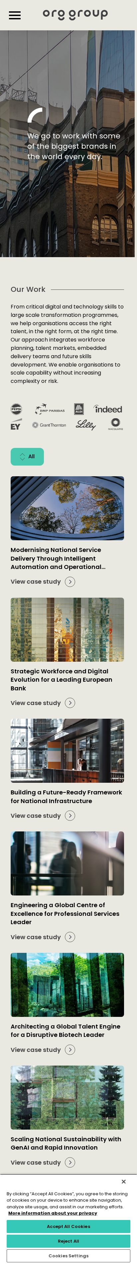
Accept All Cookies (68, 1226)
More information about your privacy (52, 1213)
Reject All (68, 1241)
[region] (68, 1219)
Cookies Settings (68, 1256)
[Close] (124, 1182)
